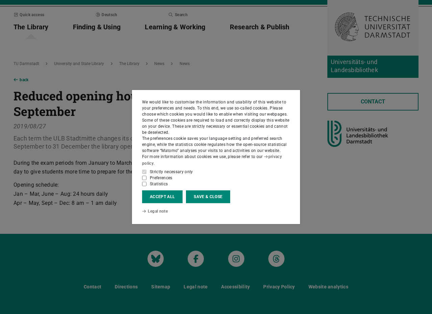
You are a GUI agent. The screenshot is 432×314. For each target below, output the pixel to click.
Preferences (161, 178)
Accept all (162, 196)
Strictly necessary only (171, 171)
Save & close (208, 196)
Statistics (159, 184)
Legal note (158, 211)
